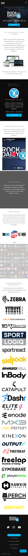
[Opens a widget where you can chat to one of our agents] (23, 551)
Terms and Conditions (14, 541)
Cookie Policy (14, 548)
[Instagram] (13, 528)
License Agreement (14, 544)
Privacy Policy (14, 538)
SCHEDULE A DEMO (14, 535)
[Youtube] (19, 528)
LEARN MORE (14, 24)
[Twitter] (8, 528)
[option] (6, 234)
